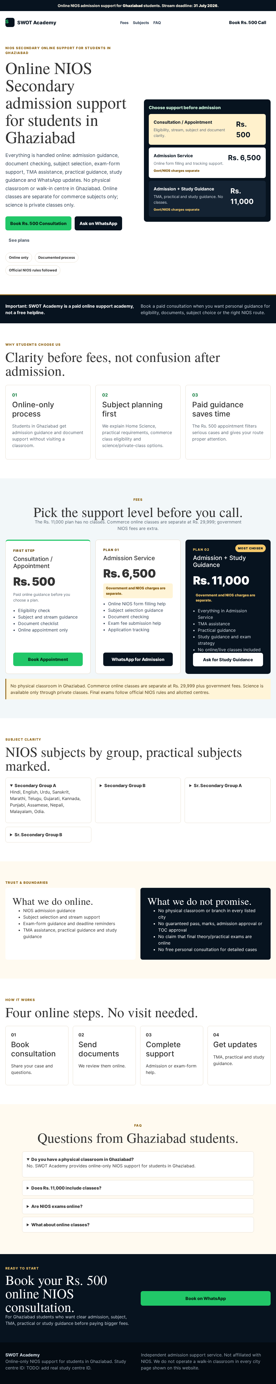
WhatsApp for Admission (138, 659)
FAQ (157, 22)
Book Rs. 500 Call (247, 22)
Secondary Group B (125, 785)
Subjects (141, 22)
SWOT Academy (30, 22)
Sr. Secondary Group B (38, 834)
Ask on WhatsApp (98, 223)
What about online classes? (60, 1224)
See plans (19, 240)
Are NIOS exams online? (56, 1206)
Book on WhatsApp (205, 1298)
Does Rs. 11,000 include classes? (66, 1188)
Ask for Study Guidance (228, 659)
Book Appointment (48, 659)
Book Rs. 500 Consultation (38, 223)
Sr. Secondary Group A (218, 785)
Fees (124, 22)
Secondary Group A (35, 785)
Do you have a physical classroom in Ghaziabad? (82, 1159)
